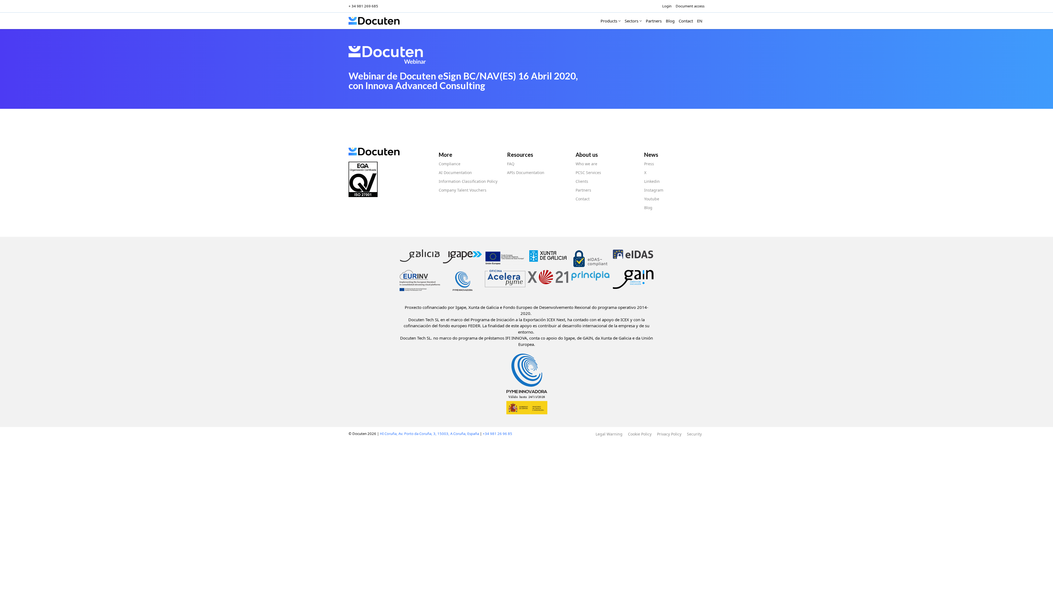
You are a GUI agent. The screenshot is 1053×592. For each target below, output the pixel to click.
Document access (690, 6)
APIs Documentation (525, 172)
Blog (648, 207)
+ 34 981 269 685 (363, 6)
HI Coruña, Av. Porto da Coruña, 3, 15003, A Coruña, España (429, 433)
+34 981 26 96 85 (497, 433)
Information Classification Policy (468, 181)
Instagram (653, 190)
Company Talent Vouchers (462, 190)
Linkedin (652, 181)
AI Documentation (455, 172)
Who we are (586, 163)
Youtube (651, 198)
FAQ (510, 163)
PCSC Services (588, 172)
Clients (582, 181)
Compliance (449, 163)
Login (667, 6)
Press (649, 163)
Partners (583, 190)
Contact (583, 198)
